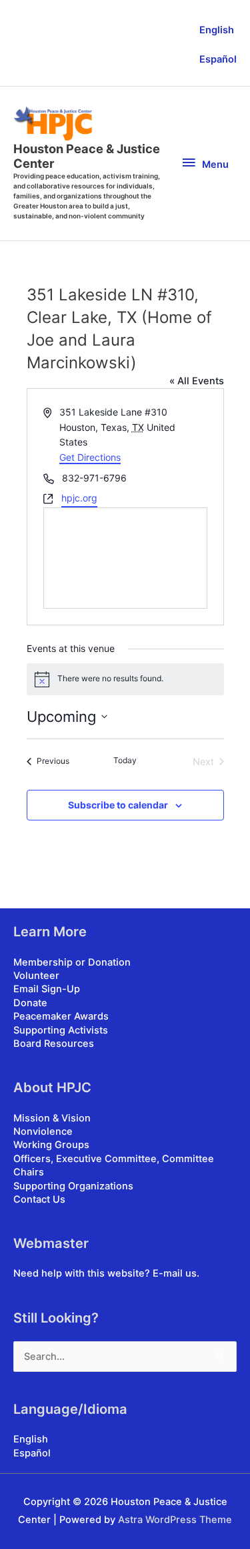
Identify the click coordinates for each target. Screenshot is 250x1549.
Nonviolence (43, 1131)
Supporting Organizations (73, 1186)
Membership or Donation (72, 962)
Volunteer (36, 976)
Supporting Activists (60, 1030)
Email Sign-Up (46, 989)
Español (218, 59)
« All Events (196, 381)
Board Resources (53, 1044)
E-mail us (175, 1273)
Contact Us (39, 1199)
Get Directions (90, 457)
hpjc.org (79, 497)
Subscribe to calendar (118, 804)
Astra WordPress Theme (175, 1520)
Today (125, 760)
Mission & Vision (52, 1118)
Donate (30, 1003)
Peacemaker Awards (61, 1016)
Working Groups (51, 1145)
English (216, 30)
